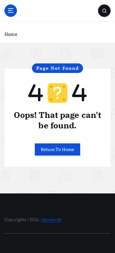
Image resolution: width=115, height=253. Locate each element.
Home (11, 34)
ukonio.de (52, 219)
